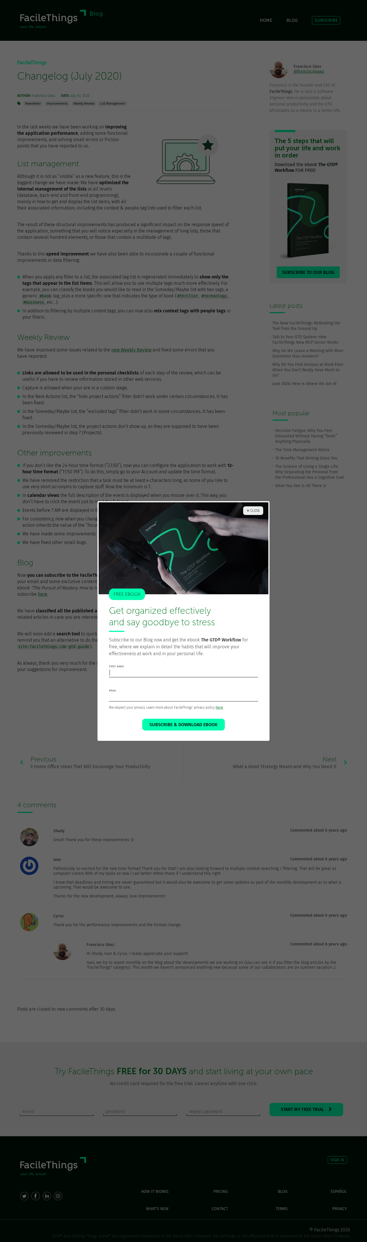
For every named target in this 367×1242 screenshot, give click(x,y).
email (112, 690)
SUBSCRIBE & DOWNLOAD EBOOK (183, 724)
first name (116, 666)
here (219, 707)
